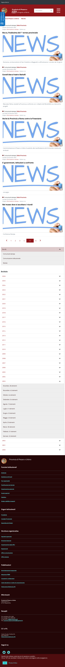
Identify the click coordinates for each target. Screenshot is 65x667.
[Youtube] (4, 653)
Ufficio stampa (5, 557)
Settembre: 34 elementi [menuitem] (10, 399)
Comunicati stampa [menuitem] (9, 254)
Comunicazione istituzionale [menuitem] (11, 258)
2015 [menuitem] (3, 326)
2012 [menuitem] (3, 340)
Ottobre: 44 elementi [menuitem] (9, 395)
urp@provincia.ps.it (13, 619)
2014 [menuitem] (3, 331)
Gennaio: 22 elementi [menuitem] (9, 436)
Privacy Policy (13, 663)
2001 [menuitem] (3, 445)
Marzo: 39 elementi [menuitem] (9, 427)
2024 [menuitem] (3, 285)
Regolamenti (4, 549)
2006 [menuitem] (3, 367)
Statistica (3, 497)
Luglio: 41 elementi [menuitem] (9, 409)
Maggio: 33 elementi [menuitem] (9, 418)
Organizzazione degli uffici (8, 545)
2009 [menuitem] (3, 354)
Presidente (4, 515)
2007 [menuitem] (3, 363)
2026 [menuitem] (3, 276)
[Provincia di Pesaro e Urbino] (4, 11)
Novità (23, 18)
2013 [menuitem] (3, 336)
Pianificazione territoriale (8, 485)
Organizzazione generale (7, 489)
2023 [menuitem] (3, 290)
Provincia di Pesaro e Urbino (19, 10)
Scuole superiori (5, 493)
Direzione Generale (6, 541)
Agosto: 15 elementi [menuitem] (9, 404)
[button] (59, 249)
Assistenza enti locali (6, 477)
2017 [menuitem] (3, 317)
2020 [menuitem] (3, 304)
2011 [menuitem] (3, 345)
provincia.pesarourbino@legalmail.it (13, 620)
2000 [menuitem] (3, 450)
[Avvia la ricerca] (51, 11)
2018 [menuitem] (3, 313)
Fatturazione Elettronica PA (8, 587)
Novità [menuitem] (4, 249)
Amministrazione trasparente (8, 570)
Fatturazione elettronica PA (8, 637)
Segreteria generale (6, 536)
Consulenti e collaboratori (7, 579)
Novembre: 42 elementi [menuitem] (10, 390)
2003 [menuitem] (3, 381)
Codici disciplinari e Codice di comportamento (13, 583)
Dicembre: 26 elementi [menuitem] (10, 386)
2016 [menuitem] (3, 322)
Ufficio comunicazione (7, 553)
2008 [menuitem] (3, 358)
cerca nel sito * (39, 10)
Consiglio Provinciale (6, 519)
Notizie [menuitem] (5, 263)
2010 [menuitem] (3, 349)
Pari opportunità (5, 481)
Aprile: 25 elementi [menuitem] (9, 422)
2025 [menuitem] (3, 281)
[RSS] (8, 653)
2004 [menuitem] (3, 377)
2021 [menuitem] (3, 299)
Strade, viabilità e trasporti (8, 501)
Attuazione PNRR (5, 574)
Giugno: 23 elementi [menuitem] (9, 413)
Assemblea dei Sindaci (7, 523)
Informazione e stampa (13, 29)
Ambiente (3, 473)
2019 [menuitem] (3, 308)
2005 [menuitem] (3, 372)
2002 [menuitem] (3, 441)
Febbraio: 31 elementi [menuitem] (9, 431)
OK (5, 663)
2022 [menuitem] (3, 294)
